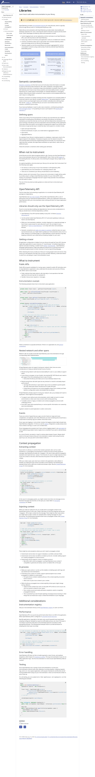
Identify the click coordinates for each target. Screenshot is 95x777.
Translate (6, 10)
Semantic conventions (86, 17)
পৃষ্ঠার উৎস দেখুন (85, 8)
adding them (44, 99)
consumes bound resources (49, 616)
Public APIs (84, 34)
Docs (20, 7)
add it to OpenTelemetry (35, 225)
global (49, 245)
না (24, 727)
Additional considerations (84, 54)
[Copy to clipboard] (65, 288)
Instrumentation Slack (25, 108)
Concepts (25, 7)
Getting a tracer (85, 30)
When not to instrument (87, 21)
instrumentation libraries (39, 25)
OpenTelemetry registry (46, 607)
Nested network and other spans (86, 40)
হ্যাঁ (20, 727)
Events (82, 43)
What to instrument (86, 32)
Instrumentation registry (87, 57)
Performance (84, 58)
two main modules (35, 197)
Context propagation (86, 45)
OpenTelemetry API (85, 23)
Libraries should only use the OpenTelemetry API (87, 26)
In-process (84, 51)
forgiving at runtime (39, 657)
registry (61, 157)
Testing (83, 62)
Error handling (85, 60)
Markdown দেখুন (86, 6)
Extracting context (86, 47)
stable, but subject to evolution (43, 230)
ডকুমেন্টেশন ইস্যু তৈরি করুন (87, 11)
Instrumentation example (86, 37)
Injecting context (85, 49)
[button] (69, 2)
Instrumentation (34, 7)
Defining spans (85, 19)
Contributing (68, 20)
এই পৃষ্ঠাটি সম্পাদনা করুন (86, 10)
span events (61, 428)
